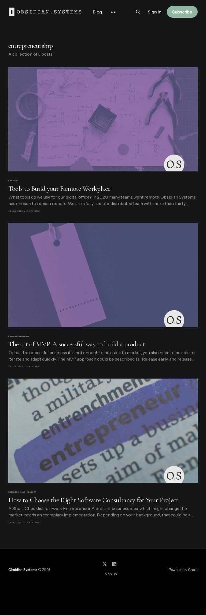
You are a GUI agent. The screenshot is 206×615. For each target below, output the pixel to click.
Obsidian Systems (22, 569)
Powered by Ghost (183, 569)
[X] (104, 564)
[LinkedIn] (114, 564)
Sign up (111, 574)
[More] (113, 12)
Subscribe (182, 12)
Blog (97, 12)
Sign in (154, 12)
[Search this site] (138, 12)
